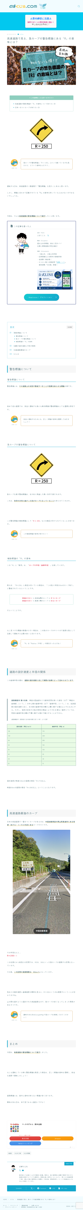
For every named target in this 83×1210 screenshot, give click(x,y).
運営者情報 (25, 1205)
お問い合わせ (35, 1205)
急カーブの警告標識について (26, 339)
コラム (22, 34)
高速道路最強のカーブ (22, 350)
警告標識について (20, 333)
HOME (5, 1199)
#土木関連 (27, 1153)
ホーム (5, 1205)
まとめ (16, 354)
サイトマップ (14, 1205)
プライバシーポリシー (11, 1207)
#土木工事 (18, 1153)
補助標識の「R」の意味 (24, 342)
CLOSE (70, 327)
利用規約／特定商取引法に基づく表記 (31, 1207)
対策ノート (61, 262)
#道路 (10, 1153)
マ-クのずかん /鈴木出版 (32, 1124)
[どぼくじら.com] (26, 6)
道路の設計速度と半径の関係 (24, 346)
